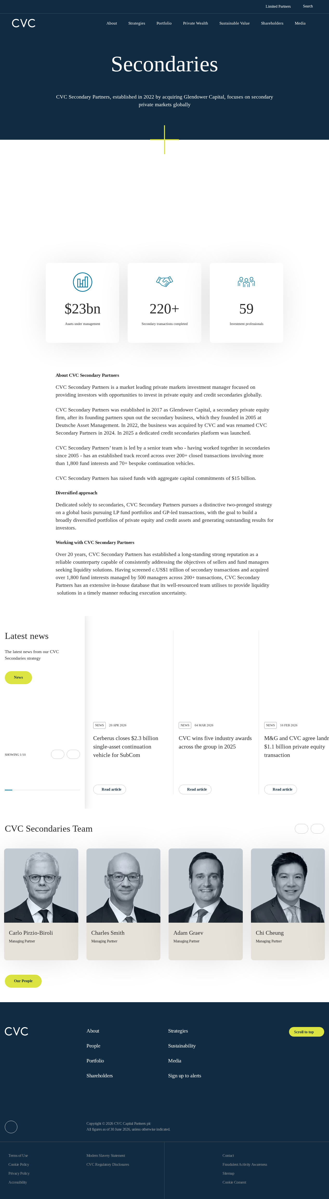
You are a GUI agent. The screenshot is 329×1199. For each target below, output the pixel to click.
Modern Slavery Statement (105, 1155)
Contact (228, 1155)
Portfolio (95, 1061)
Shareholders (99, 1076)
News (18, 677)
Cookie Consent (234, 1182)
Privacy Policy (19, 1173)
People (93, 1046)
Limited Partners (279, 6)
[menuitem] (114, 23)
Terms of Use (18, 1155)
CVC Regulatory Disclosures (107, 1164)
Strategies (178, 1031)
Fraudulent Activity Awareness (245, 1164)
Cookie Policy (18, 1164)
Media (174, 1061)
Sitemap (228, 1173)
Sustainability (182, 1046)
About (92, 1031)
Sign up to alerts (184, 1076)
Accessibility (17, 1182)
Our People (23, 981)
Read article (111, 789)
